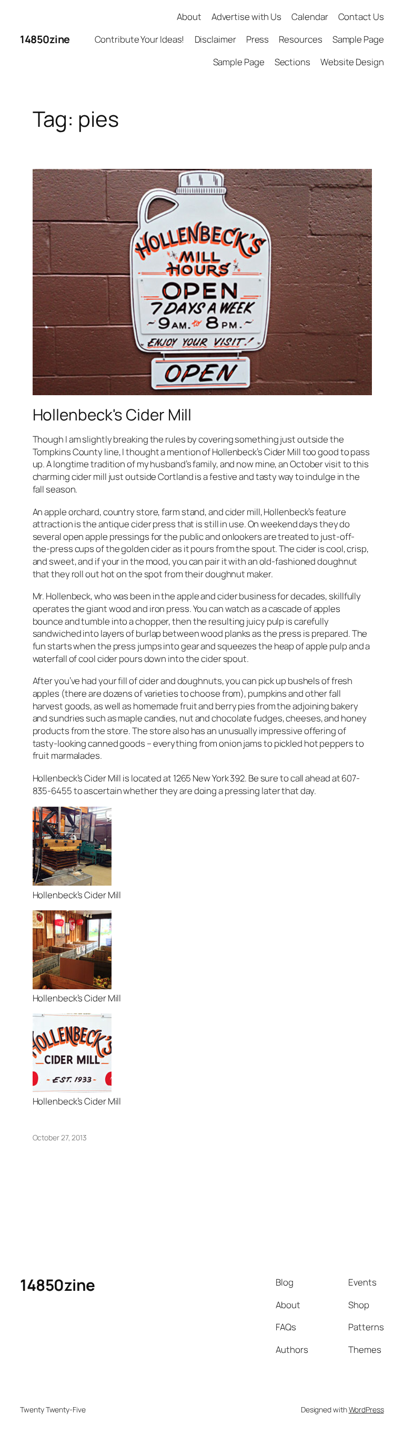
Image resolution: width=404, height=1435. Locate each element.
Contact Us (361, 17)
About (189, 17)
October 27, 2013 (60, 1137)
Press (257, 39)
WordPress (366, 1409)
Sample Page (358, 39)
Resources (300, 39)
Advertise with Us (246, 17)
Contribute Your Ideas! (140, 39)
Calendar (309, 17)
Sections (292, 62)
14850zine (45, 39)
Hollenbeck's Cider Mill (112, 414)
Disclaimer (215, 39)
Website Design (352, 62)
